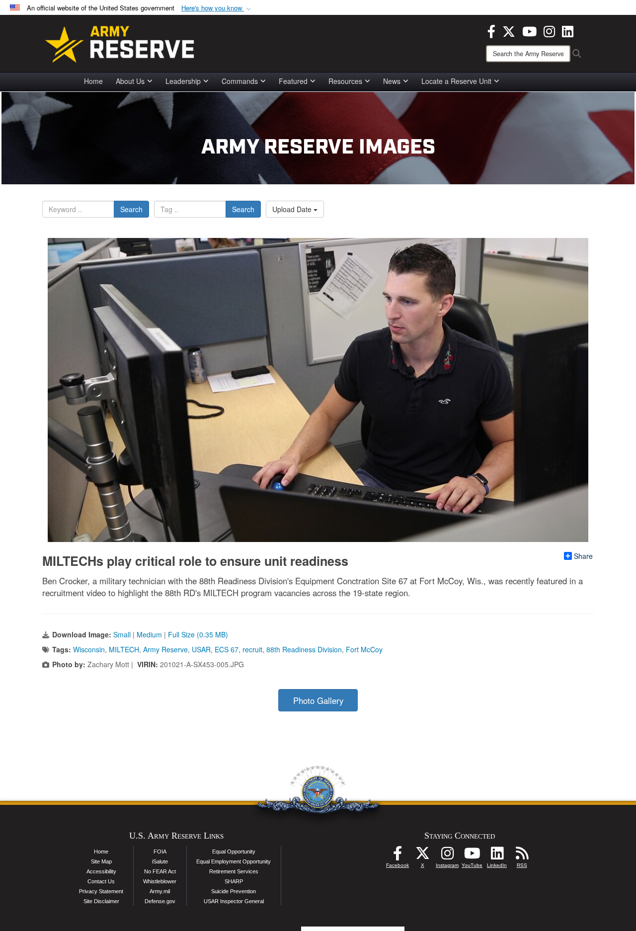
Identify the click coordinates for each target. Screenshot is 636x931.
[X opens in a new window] (508, 30)
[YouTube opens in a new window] (529, 30)
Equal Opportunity (233, 851)
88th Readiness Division (304, 649)
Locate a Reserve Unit (456, 81)
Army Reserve (165, 649)
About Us (130, 81)
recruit (252, 649)
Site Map (101, 861)
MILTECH (124, 649)
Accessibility (101, 871)
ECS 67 (226, 649)
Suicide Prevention (233, 891)
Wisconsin (89, 649)
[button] (217, 8)
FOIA (160, 851)
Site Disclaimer (101, 901)
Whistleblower (159, 881)
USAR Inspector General (234, 901)
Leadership (183, 81)
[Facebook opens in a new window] (491, 30)
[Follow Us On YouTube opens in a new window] (472, 856)
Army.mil (160, 891)
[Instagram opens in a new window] (549, 30)
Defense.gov (160, 901)
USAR (201, 649)
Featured (293, 81)
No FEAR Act (160, 871)
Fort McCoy (364, 649)
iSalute (160, 861)
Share (583, 556)
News (391, 81)
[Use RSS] (521, 856)
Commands (240, 81)
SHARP (234, 881)
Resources (345, 81)
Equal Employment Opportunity (233, 861)
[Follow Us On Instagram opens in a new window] (447, 856)
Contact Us (101, 881)
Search (131, 209)
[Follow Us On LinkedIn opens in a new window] (496, 856)
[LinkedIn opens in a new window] (567, 30)
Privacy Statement (101, 891)
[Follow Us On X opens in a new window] (422, 856)
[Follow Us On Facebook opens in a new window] (397, 856)
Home (93, 81)
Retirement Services (233, 871)
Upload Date (293, 209)
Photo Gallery (318, 700)
